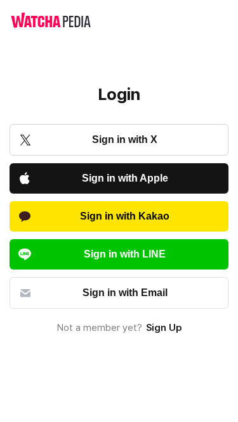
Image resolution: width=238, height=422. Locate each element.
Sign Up (164, 327)
